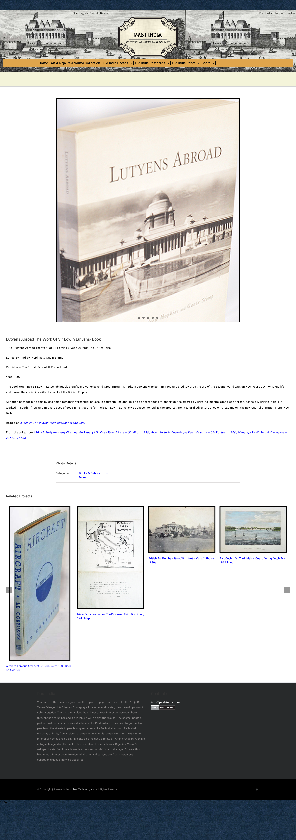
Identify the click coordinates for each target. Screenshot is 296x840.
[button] (9, 581)
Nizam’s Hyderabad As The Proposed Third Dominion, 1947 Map (48, 577)
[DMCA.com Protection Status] (163, 691)
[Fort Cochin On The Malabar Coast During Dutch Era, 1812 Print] (244, 538)
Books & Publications (93, 473)
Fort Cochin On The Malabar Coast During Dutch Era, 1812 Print (240, 538)
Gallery (55, 577)
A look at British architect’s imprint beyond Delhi (52, 423)
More (82, 477)
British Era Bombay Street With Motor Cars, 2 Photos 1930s (144, 538)
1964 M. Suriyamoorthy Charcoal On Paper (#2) (66, 432)
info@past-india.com (165, 685)
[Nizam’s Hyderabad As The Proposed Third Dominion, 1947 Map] (52, 577)
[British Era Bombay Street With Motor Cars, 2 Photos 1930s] (148, 538)
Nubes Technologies (82, 772)
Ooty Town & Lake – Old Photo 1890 (124, 432)
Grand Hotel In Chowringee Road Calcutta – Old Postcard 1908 (193, 432)
